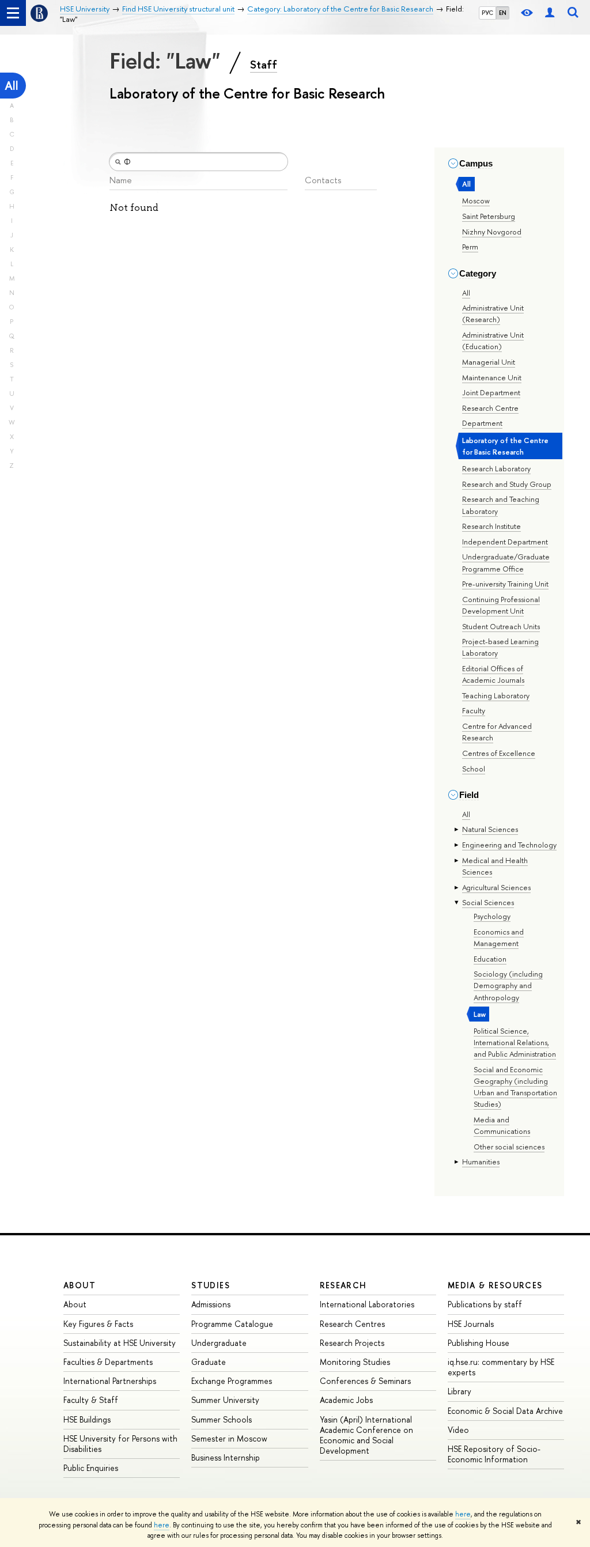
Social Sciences (488, 902)
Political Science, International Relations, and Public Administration (515, 1042)
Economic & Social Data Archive (505, 1410)
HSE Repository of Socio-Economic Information (494, 1454)
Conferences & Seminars (365, 1380)
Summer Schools (221, 1419)
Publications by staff (485, 1304)
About (79, 1285)
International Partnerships (109, 1380)
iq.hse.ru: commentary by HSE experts (501, 1367)
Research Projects (352, 1342)
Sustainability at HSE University (119, 1342)
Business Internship (225, 1457)
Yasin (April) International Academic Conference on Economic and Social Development (366, 1435)
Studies (210, 1285)
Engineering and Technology (509, 844)
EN (502, 13)
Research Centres (352, 1323)
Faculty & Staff (90, 1399)
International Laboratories (367, 1304)
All (11, 85)
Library (459, 1391)
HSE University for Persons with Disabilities (120, 1443)
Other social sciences (509, 1146)
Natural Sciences (490, 829)
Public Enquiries (90, 1467)
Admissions (210, 1304)
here (463, 1514)
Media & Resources (495, 1285)
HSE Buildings (87, 1419)
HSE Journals (471, 1323)
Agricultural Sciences (496, 887)
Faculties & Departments (108, 1361)
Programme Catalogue (232, 1323)
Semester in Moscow (229, 1438)
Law (480, 1014)
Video (458, 1429)
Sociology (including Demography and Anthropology (508, 985)
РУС (487, 13)
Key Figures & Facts (98, 1323)
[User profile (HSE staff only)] (549, 13)
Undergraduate (219, 1342)
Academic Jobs (346, 1399)
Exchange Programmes (231, 1380)
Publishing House (478, 1342)
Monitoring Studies (355, 1361)
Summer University (225, 1399)
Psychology (492, 916)
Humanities (481, 1161)
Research (343, 1285)
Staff (263, 64)
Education (490, 959)
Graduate (208, 1361)
